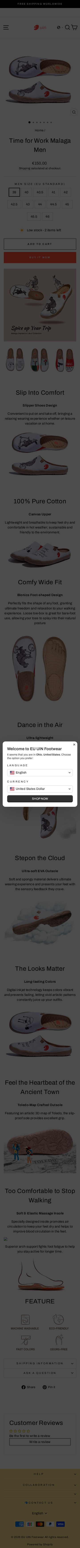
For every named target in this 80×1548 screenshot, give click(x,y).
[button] (40, 772)
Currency (18, 781)
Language (17, 765)
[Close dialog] (74, 744)
